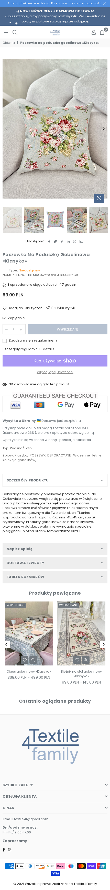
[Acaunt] (93, 32)
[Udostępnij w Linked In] (68, 241)
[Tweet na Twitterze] (55, 241)
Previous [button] (6, 129)
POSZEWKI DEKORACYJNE (50, 455)
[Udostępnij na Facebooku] (49, 241)
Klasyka (21, 455)
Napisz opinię (19, 548)
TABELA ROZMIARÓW (25, 576)
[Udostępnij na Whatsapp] (74, 241)
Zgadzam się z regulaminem (32, 340)
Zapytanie (16, 318)
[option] (55, 129)
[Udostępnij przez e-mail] (81, 241)
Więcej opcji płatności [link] (55, 372)
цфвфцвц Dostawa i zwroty (62, 309)
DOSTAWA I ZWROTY (25, 562)
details (48, 349)
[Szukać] (14, 32)
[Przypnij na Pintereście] (62, 241)
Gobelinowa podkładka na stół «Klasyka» (81, 673)
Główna (9, 43)
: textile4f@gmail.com (30, 819)
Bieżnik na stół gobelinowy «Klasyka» (28, 673)
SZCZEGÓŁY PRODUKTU (28, 480)
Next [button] (103, 129)
